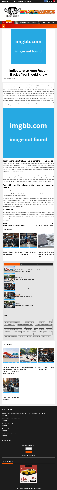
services (50, 334)
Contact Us (14, 1)
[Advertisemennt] (37, 11)
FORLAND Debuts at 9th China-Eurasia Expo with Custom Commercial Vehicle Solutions (23, 413)
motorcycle (49, 329)
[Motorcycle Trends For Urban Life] (9, 296)
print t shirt (34, 331)
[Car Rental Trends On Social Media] (9, 304)
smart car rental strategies (11, 336)
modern (42, 329)
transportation (36, 336)
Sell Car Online (37, 334)
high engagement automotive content (13, 329)
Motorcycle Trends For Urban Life (23, 296)
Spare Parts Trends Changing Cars (45, 22)
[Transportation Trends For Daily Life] (9, 278)
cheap (6, 327)
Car (51, 322)
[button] (6, 26)
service (44, 334)
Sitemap (29, 1)
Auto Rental (17, 303)
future (50, 327)
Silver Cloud (32, 455)
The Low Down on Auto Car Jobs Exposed (14, 224)
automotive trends (29, 322)
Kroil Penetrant (28, 329)
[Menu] (6, 26)
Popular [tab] (24, 264)
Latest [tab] (7, 264)
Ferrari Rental (38, 327)
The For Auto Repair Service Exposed (44, 224)
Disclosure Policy (22, 1)
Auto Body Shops (18, 320)
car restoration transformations (25, 324)
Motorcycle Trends (17, 331)
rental (45, 331)
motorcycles (7, 331)
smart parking (22, 336)
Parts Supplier (26, 331)
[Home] (3, 26)
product (40, 331)
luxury (35, 329)
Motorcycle (17, 294)
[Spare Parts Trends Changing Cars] (11, 240)
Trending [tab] (40, 264)
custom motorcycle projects (21, 327)
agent (6, 320)
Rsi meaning (13, 334)
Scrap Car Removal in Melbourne (25, 334)
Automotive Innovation (47, 320)
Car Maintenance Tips (10, 324)
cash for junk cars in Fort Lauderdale (44, 324)
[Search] (54, 26)
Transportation (18, 277)
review (6, 334)
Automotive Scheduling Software (12, 322)
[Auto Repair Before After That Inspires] (28, 240)
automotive (32, 320)
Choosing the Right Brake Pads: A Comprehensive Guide (46, 254)
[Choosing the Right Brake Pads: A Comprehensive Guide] (46, 240)
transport (29, 336)
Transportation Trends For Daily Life (22, 22)
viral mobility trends (46, 336)
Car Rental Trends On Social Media (24, 305)
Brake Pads (41, 322)
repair (7, 220)
